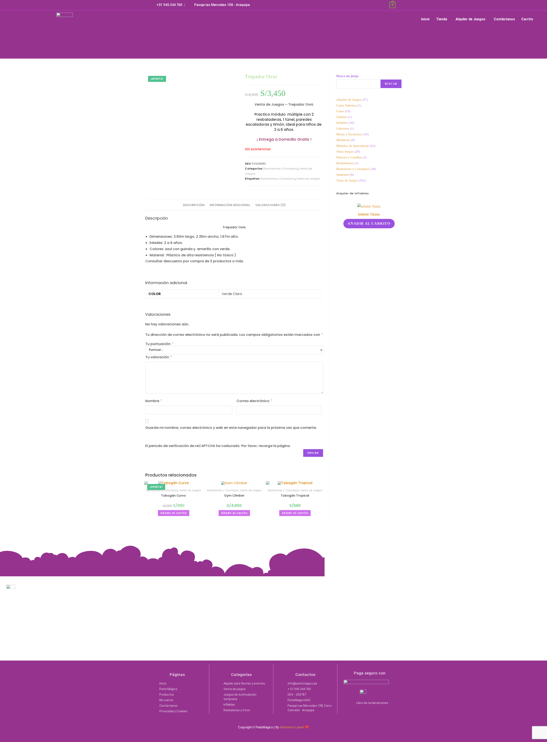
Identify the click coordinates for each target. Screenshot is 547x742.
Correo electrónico (254, 400)
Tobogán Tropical (295, 495)
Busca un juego (347, 76)
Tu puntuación (159, 344)
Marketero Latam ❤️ (294, 727)
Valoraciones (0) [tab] (270, 205)
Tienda (441, 19)
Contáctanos (504, 19)
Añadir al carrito (173, 513)
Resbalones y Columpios (280, 169)
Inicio (425, 19)
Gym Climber (234, 495)
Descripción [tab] (193, 205)
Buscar (391, 83)
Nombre (153, 400)
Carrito (527, 19)
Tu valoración (158, 357)
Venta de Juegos (308, 179)
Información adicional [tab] (230, 205)
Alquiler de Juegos (470, 19)
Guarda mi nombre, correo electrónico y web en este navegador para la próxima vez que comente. (231, 427)
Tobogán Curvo (173, 495)
